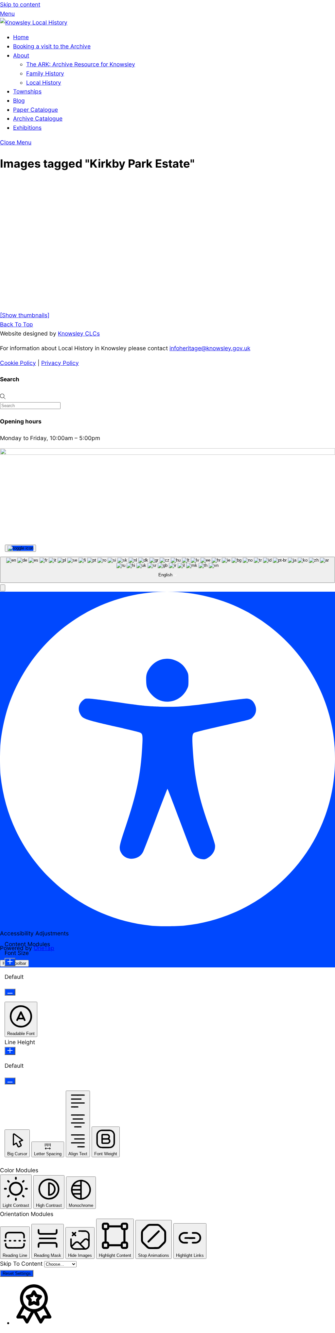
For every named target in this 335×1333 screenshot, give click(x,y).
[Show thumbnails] (24, 315)
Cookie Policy (18, 362)
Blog (19, 100)
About (21, 55)
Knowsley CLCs (79, 333)
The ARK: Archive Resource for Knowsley (80, 64)
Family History (45, 73)
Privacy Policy (60, 362)
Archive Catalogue (37, 118)
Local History (43, 82)
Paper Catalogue (35, 109)
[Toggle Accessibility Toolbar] (20, 548)
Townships (27, 91)
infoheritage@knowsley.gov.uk (209, 348)
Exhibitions (27, 127)
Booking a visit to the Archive (52, 46)
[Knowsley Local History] (33, 22)
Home (21, 37)
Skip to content (20, 4)
